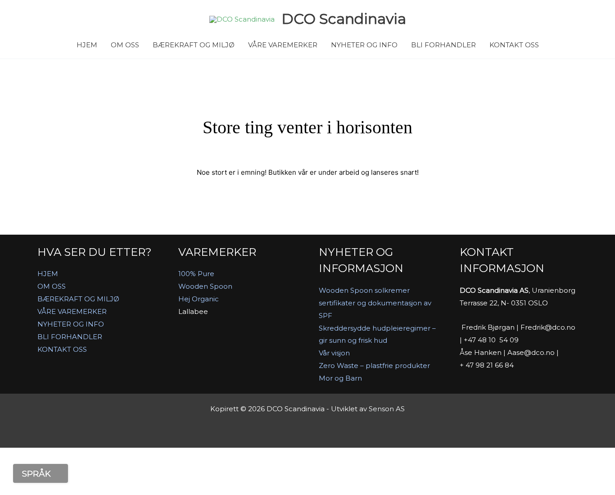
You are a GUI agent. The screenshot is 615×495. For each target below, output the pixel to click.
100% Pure (196, 273)
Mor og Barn (340, 378)
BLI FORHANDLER (443, 45)
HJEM (87, 45)
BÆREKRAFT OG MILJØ (194, 45)
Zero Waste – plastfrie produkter (374, 365)
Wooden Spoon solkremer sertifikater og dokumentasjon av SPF (375, 303)
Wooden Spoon (205, 286)
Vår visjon (334, 353)
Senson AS (387, 408)
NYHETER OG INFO (364, 45)
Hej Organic (198, 299)
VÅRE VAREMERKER (282, 45)
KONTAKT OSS (514, 45)
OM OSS (125, 45)
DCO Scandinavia (343, 18)
